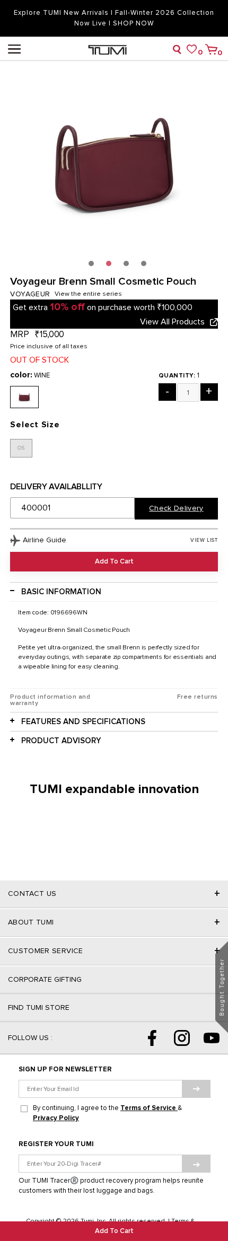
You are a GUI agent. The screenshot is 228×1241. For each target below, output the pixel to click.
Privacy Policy (56, 1118)
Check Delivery (176, 508)
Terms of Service (149, 1108)
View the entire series (88, 294)
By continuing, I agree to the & (107, 1113)
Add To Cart (114, 1231)
